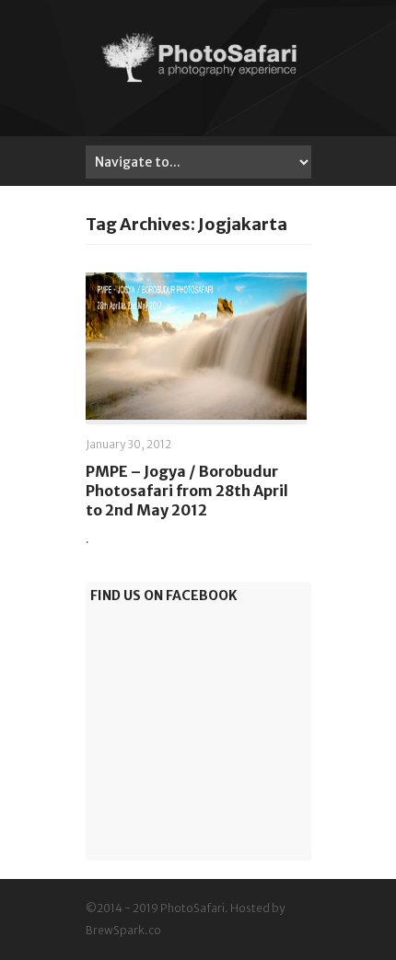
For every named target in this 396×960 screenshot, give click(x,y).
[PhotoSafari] (198, 81)
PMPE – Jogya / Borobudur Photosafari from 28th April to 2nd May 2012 (187, 490)
